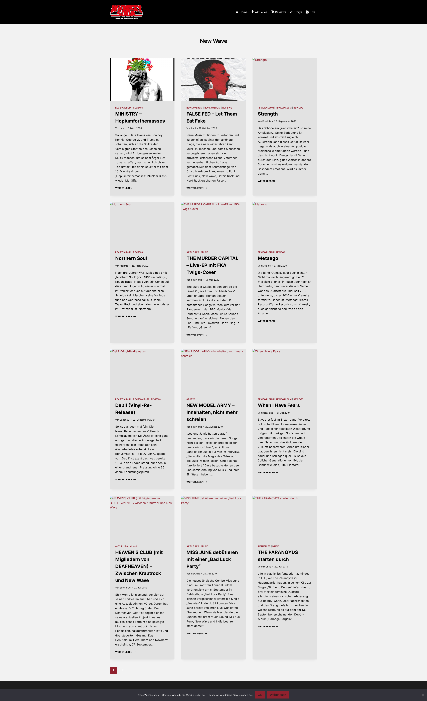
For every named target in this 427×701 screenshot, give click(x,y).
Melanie (124, 265)
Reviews (138, 108)
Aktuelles (192, 252)
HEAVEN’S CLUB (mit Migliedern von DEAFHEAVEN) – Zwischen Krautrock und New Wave (139, 566)
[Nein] (422, 694)
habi (122, 128)
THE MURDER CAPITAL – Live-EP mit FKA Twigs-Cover (212, 265)
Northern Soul (131, 258)
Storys (190, 399)
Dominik (266, 121)
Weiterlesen (125, 188)
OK (260, 694)
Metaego (268, 258)
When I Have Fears (279, 405)
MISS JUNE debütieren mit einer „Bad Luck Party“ (212, 559)
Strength (268, 114)
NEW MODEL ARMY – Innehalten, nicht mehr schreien (212, 412)
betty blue (196, 279)
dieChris (195, 573)
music (204, 252)
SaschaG (124, 419)
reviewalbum (123, 108)
